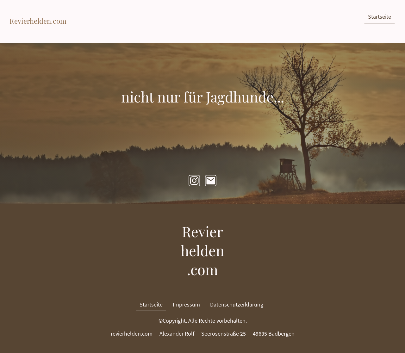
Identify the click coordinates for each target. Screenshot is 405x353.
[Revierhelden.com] (38, 30)
